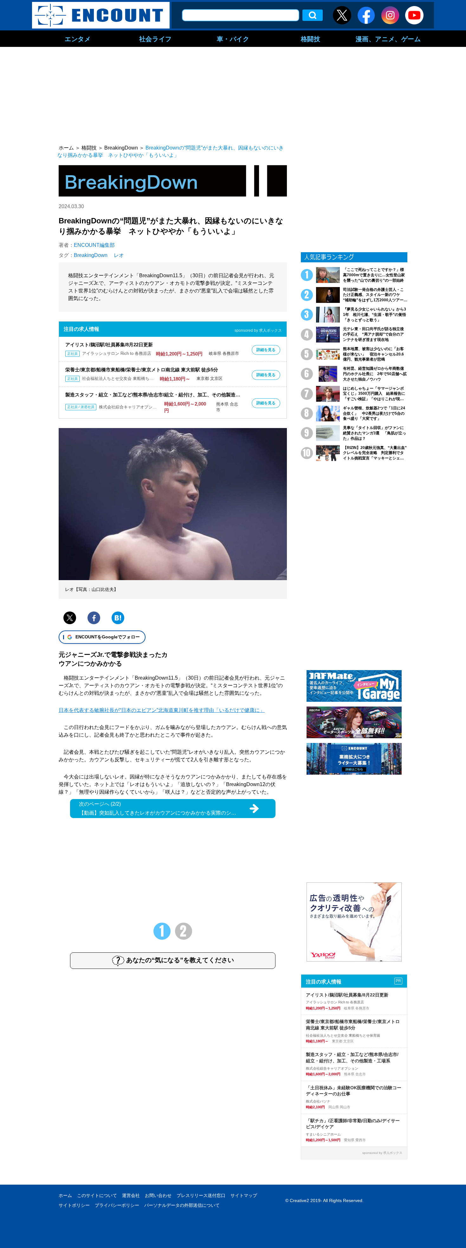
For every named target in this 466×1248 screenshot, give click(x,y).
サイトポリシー (74, 1205)
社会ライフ (155, 38)
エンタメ (78, 38)
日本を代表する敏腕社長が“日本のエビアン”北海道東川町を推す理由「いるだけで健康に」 (162, 710)
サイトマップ (243, 1195)
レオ (119, 255)
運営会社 (131, 1195)
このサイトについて (97, 1195)
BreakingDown (90, 255)
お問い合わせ (158, 1195)
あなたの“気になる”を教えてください (180, 960)
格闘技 (310, 38)
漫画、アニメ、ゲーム (388, 38)
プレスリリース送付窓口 (201, 1195)
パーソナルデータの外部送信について (182, 1205)
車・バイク (233, 38)
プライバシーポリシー (117, 1205)
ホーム (65, 1195)
